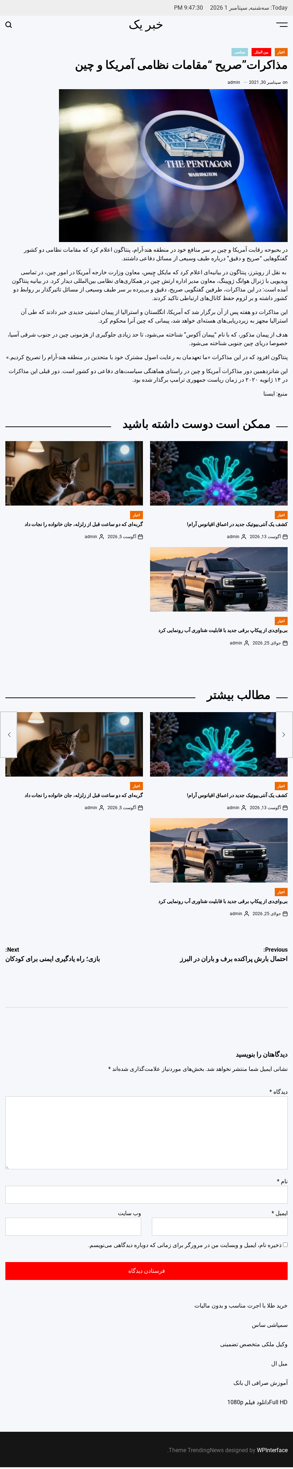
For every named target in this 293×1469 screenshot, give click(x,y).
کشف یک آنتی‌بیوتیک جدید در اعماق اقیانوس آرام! (237, 524)
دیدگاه (278, 1091)
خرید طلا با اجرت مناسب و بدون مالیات (241, 1305)
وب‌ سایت (129, 1213)
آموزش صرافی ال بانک (260, 1382)
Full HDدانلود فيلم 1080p (257, 1402)
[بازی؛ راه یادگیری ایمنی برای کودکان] (8, 734)
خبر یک (146, 24)
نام (282, 1181)
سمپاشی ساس (270, 1324)
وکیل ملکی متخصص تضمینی (254, 1344)
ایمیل (280, 1213)
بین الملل (261, 52)
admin (234, 82)
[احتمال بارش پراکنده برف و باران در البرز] (284, 734)
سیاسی (239, 52)
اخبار (281, 52)
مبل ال (279, 1363)
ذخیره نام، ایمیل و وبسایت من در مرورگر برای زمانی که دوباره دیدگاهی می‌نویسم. (185, 1245)
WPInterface (272, 1450)
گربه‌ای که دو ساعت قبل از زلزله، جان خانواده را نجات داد (84, 524)
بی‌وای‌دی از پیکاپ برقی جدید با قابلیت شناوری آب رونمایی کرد (223, 630)
